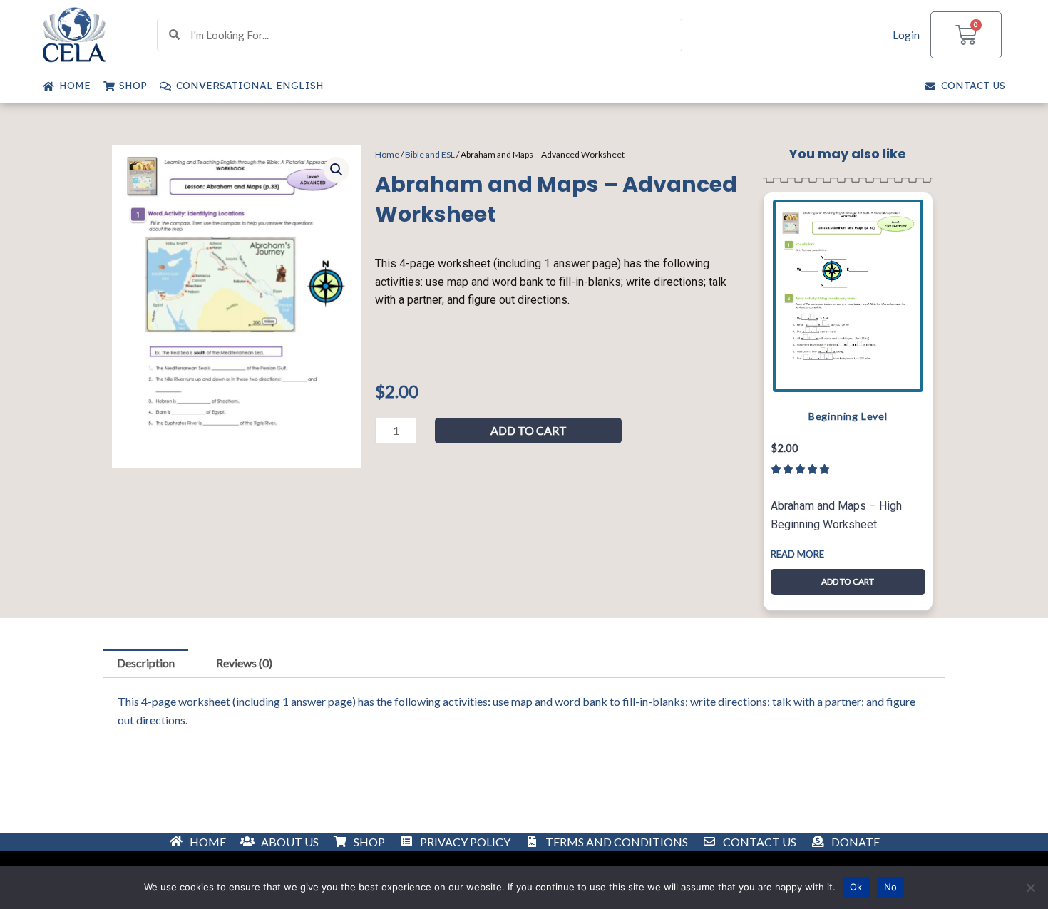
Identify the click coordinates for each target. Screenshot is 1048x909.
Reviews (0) (244, 662)
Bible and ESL (430, 154)
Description (146, 662)
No (891, 887)
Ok (856, 887)
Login (906, 34)
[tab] (145, 664)
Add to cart (528, 430)
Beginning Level (848, 416)
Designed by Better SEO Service (524, 845)
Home (387, 154)
